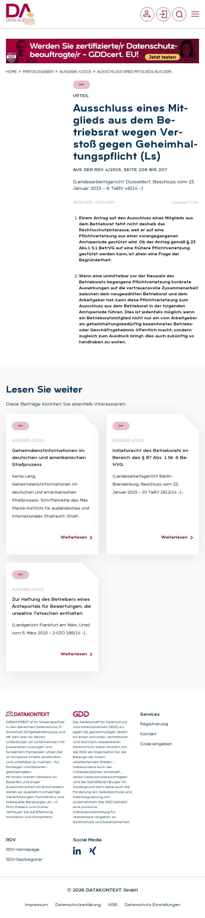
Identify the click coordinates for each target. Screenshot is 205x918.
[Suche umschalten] (179, 14)
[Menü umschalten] (195, 14)
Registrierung (154, 724)
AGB (112, 905)
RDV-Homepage (23, 850)
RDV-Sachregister (24, 860)
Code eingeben (156, 744)
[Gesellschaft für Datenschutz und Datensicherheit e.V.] (81, 714)
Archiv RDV (104, 202)
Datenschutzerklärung (77, 905)
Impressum (36, 905)
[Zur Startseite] (20, 14)
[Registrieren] (147, 14)
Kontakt (148, 734)
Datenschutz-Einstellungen (151, 905)
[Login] (163, 14)
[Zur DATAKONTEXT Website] (28, 714)
